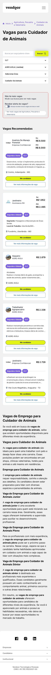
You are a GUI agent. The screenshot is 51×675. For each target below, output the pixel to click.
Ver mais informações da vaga (26, 184)
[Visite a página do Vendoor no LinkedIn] (35, 639)
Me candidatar (25, 178)
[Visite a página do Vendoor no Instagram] (26, 639)
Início (8, 23)
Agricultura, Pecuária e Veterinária (23, 23)
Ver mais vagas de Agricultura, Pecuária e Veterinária (23, 113)
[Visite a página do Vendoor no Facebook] (17, 639)
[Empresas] (25, 648)
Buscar (40, 53)
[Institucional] (25, 659)
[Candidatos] (25, 653)
